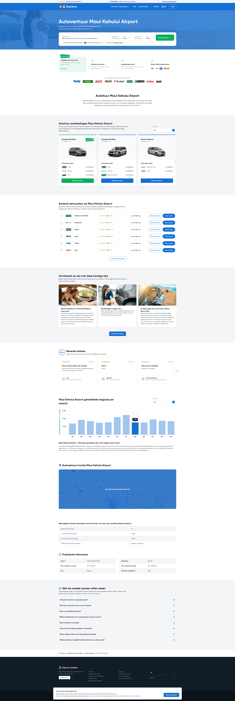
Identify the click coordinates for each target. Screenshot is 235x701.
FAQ (134, 7)
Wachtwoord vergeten (125, 674)
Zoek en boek (169, 216)
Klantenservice (143, 7)
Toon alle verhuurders (117, 259)
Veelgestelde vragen (94, 674)
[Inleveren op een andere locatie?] (62, 43)
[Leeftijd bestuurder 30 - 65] (85, 43)
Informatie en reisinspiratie (96, 676)
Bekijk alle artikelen (117, 334)
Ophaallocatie (65, 36)
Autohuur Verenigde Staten (75, 653)
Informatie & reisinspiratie (119, 7)
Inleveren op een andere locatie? (73, 42)
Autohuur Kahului (90, 653)
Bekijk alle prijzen (77, 181)
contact (89, 594)
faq (75, 594)
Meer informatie (155, 216)
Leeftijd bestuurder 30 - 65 (94, 42)
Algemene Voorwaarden (95, 681)
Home (63, 653)
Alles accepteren (171, 695)
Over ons (91, 671)
